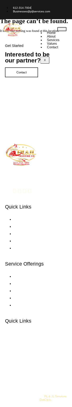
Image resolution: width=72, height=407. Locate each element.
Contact (52, 47)
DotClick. (46, 399)
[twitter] (19, 191)
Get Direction (13, 372)
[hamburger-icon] (61, 29)
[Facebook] (14, 191)
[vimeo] (24, 191)
